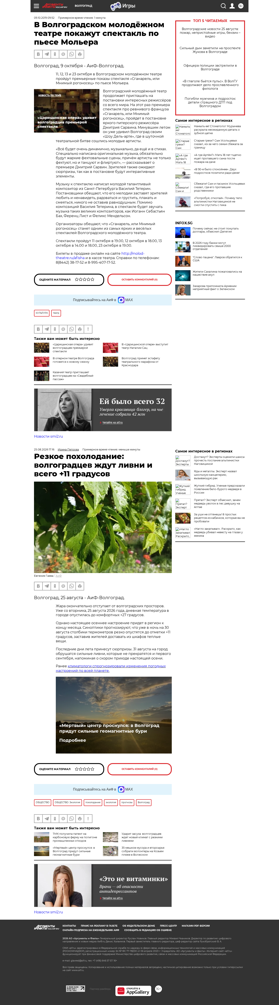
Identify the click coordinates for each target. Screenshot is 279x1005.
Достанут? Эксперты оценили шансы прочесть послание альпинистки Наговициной (219, 460)
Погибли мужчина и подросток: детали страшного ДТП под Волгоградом (210, 102)
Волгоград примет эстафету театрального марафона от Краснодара (141, 362)
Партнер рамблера (100, 989)
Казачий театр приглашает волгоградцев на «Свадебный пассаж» (73, 376)
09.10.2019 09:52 (44, 17)
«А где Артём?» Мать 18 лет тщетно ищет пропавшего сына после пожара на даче (217, 158)
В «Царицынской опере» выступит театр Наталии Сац (145, 346)
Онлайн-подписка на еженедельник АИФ (91, 930)
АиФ (59, 575)
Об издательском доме (138, 925)
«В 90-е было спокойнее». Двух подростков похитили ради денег (217, 171)
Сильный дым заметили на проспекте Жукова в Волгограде (210, 50)
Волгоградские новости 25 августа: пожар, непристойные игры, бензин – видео (210, 32)
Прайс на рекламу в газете (99, 925)
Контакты (69, 925)
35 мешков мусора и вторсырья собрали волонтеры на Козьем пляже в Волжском (143, 851)
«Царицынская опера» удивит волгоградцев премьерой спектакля (73, 348)
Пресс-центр (168, 925)
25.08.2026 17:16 (44, 449)
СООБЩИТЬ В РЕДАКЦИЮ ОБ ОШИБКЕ (148, 930)
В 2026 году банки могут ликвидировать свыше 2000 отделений (212, 246)
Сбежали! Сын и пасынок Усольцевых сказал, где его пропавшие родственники (219, 187)
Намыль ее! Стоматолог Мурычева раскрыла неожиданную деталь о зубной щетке (217, 130)
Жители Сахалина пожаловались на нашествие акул (217, 273)
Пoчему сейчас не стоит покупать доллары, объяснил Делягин (216, 230)
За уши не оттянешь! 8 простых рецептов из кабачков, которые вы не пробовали (219, 518)
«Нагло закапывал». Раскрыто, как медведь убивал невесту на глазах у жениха (218, 532)
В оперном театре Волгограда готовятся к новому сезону (73, 360)
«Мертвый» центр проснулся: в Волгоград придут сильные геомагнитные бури (109, 728)
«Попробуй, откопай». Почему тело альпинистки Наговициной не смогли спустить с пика (218, 201)
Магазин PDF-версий (196, 925)
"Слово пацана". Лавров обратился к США (217, 259)
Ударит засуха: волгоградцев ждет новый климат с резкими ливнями (142, 837)
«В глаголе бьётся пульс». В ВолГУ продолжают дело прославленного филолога (210, 85)
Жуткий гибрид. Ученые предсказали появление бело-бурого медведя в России (219, 489)
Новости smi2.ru (48, 436)
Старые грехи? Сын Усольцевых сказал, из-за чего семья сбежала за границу (218, 144)
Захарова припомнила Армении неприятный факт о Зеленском (214, 288)
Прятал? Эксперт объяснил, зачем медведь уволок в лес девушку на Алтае (217, 503)
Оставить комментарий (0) (140, 279)
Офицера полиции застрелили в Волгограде (210, 67)
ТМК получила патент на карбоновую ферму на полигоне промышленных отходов (75, 837)
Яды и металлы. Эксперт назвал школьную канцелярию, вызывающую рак (215, 475)
